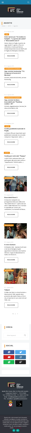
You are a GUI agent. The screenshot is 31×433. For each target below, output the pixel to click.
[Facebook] (8, 352)
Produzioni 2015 (9, 178)
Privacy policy (17, 427)
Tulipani (7, 290)
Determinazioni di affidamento (12, 68)
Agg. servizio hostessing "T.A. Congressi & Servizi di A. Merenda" (14, 73)
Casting (7, 126)
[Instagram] (20, 357)
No (18, 430)
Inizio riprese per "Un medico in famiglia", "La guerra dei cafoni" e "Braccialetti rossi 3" (15, 38)
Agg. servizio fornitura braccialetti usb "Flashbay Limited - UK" (13, 102)
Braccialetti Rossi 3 (10, 197)
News (6, 34)
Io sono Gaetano (10, 244)
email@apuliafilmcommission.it (17, 397)
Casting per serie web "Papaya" (15, 156)
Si (13, 430)
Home (3, 26)
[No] (29, 424)
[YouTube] (8, 357)
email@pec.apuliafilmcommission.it (17, 399)
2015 (9, 26)
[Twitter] (20, 352)
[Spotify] (8, 362)
